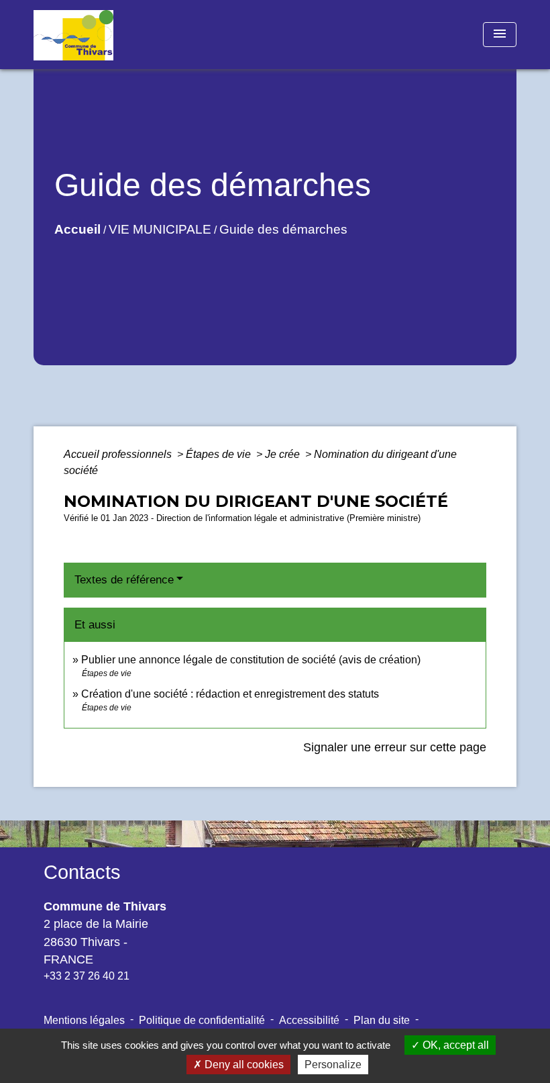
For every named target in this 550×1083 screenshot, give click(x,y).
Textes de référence (124, 579)
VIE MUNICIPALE (160, 229)
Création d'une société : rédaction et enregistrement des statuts (230, 694)
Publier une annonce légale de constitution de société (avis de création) (251, 659)
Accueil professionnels (119, 454)
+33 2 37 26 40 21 (86, 976)
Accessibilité (309, 1020)
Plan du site (381, 1020)
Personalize (333, 1064)
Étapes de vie (220, 454)
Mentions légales (84, 1020)
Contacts (82, 872)
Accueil (77, 229)
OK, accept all (454, 1045)
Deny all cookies (243, 1064)
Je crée (283, 454)
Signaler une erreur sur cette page (394, 747)
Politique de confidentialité (202, 1020)
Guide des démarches (283, 229)
